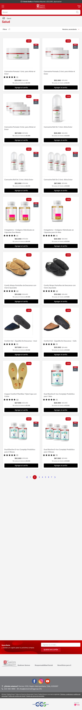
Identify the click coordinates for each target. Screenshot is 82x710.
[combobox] (41, 12)
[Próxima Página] (55, 477)
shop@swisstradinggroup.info (30, 689)
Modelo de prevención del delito (35, 696)
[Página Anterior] (27, 477)
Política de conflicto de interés (16, 696)
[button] (3, 6)
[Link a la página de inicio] (3, 18)
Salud (9, 18)
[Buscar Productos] (77, 12)
